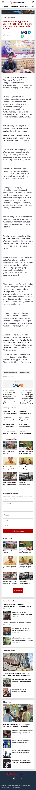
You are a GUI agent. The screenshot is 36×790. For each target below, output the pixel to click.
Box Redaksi (26, 785)
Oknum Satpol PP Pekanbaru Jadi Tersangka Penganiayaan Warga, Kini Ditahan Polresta (26, 396)
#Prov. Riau (24, 373)
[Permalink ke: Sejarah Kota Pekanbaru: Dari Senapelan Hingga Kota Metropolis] (26, 476)
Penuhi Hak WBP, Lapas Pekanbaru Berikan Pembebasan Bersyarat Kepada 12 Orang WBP (10, 425)
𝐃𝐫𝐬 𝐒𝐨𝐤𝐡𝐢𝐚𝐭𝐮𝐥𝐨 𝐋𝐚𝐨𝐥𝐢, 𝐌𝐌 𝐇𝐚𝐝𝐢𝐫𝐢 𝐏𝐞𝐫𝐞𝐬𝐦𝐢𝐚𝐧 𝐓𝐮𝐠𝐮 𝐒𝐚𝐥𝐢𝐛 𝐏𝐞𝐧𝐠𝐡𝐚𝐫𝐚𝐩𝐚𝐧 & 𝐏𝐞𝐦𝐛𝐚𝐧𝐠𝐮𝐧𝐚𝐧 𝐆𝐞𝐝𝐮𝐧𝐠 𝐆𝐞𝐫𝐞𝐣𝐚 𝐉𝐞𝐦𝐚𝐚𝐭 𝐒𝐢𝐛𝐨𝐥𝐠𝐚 (22, 681)
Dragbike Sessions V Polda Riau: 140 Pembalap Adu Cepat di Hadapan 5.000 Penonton (22, 732)
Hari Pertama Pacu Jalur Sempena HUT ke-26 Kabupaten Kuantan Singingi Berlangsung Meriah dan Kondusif (16, 726)
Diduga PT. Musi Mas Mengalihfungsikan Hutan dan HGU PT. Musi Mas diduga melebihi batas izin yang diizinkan (26, 452)
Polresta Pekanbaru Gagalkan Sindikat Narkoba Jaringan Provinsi (9, 432)
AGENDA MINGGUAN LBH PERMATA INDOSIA (17, 622)
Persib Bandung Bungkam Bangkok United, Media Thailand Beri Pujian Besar (20, 742)
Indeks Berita (16, 787)
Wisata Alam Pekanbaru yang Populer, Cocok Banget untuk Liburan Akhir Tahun (26, 425)
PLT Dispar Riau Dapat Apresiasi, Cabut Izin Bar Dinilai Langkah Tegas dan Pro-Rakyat (10, 468)
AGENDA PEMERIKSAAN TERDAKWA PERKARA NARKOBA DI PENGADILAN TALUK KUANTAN (22, 613)
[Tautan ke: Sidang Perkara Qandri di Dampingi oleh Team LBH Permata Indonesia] (7, 631)
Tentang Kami (6, 787)
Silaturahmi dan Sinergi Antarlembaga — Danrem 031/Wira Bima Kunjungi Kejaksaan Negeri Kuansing (9, 452)
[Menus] (3, 2)
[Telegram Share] (29, 32)
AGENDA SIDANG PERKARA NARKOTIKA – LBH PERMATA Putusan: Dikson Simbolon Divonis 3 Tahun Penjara (18, 605)
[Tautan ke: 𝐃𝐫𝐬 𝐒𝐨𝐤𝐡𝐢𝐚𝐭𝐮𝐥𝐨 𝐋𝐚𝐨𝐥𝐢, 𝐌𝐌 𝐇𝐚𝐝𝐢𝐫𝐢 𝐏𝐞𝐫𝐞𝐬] (7, 682)
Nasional (9, 35)
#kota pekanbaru (10, 373)
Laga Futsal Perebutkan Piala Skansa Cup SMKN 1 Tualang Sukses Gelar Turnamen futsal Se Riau (25, 412)
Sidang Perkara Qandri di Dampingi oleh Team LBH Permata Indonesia (20, 629)
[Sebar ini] (22, 32)
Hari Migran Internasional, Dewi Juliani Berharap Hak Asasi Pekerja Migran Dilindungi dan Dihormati (10, 419)
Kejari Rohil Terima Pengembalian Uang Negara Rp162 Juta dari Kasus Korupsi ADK (9, 412)
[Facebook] (14, 385)
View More (18, 590)
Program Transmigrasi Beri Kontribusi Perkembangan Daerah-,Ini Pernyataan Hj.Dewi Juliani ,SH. (25, 432)
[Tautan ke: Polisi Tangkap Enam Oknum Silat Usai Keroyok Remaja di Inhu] (7, 763)
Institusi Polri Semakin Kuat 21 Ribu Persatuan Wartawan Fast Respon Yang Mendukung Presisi (17, 674)
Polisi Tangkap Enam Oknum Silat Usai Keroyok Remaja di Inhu (21, 761)
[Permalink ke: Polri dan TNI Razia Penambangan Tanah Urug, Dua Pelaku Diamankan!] (26, 461)
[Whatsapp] (22, 36)
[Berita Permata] (18, 2)
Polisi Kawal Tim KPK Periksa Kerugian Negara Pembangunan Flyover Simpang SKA (9, 396)
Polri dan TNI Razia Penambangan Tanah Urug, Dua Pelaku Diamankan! (25, 468)
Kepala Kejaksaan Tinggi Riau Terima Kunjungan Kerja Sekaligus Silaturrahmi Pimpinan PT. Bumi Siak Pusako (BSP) (25, 419)
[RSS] (21, 385)
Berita (4, 35)
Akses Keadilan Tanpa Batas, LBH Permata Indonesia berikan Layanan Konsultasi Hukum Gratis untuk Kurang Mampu (22, 639)
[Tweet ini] (25, 32)
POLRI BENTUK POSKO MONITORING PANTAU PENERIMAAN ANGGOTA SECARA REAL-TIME (22, 690)
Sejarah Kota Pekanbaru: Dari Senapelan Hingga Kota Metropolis (25, 483)
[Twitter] (18, 385)
